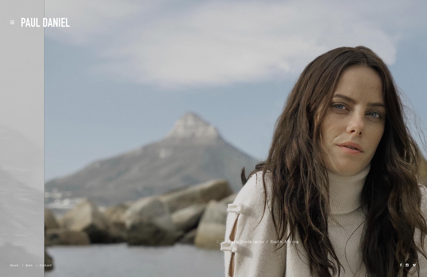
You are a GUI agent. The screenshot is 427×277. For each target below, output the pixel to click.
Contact (46, 265)
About (14, 265)
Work (29, 265)
